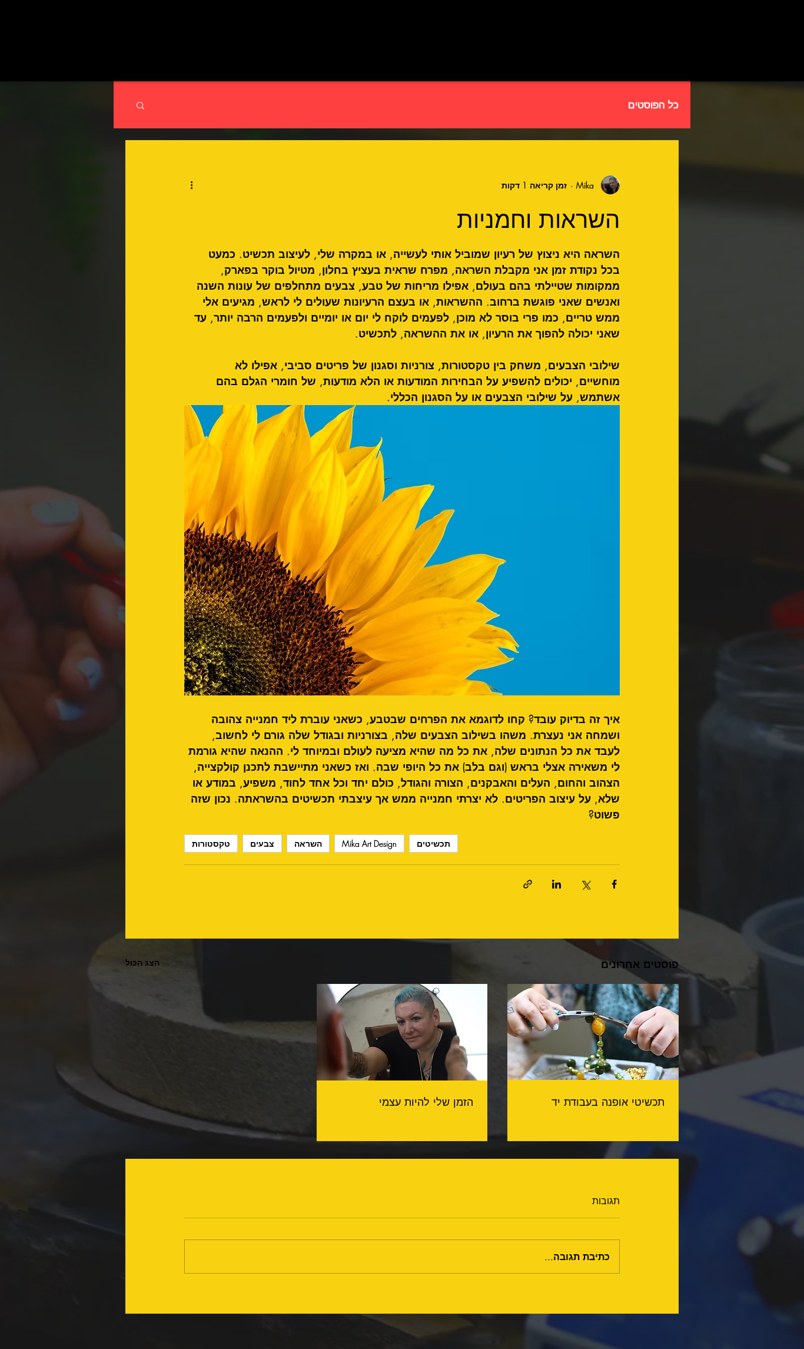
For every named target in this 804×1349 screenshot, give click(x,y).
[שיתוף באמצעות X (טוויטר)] (585, 884)
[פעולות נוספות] (191, 185)
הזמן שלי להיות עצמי (426, 1102)
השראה (308, 843)
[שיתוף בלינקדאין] (556, 884)
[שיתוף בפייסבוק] (614, 884)
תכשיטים (433, 843)
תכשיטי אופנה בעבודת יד (608, 1102)
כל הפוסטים (653, 105)
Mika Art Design (369, 843)
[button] (140, 105)
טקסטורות (211, 843)
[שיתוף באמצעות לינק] (527, 884)
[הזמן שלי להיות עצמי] (402, 1032)
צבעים (262, 843)
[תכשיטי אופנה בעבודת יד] (593, 1032)
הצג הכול (142, 962)
